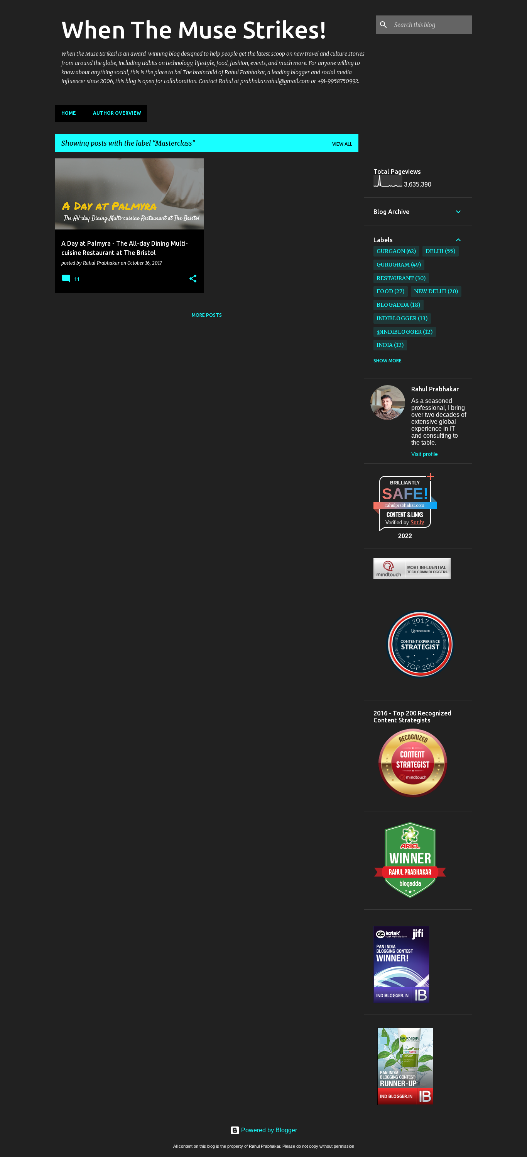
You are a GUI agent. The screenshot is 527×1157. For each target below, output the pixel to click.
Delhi (434, 251)
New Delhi (430, 291)
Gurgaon (391, 251)
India (385, 344)
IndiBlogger (397, 318)
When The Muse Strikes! (194, 29)
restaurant (395, 278)
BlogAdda (393, 304)
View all (342, 143)
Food (385, 291)
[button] (193, 279)
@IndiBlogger (399, 331)
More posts (207, 315)
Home (68, 113)
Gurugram (393, 264)
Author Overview (117, 113)
